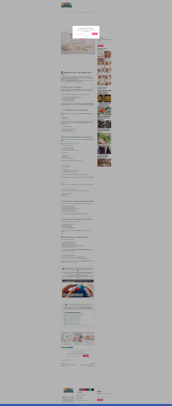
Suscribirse (95, 33)
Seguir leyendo (86, 36)
